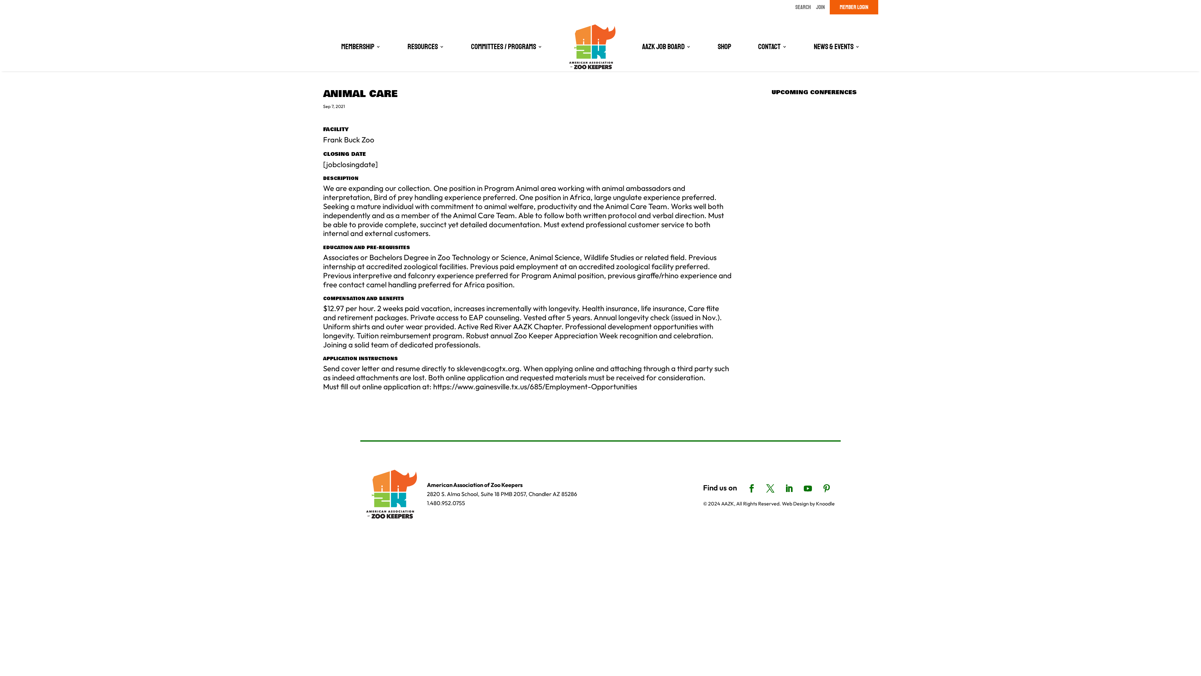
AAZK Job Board (663, 46)
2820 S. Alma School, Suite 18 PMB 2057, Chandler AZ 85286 (502, 494)
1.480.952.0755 (446, 503)
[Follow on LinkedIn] (789, 488)
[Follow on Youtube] (808, 488)
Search (803, 7)
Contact (769, 46)
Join (820, 7)
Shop (724, 46)
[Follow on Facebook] (751, 488)
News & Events (834, 46)
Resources (423, 46)
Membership (357, 46)
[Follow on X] (770, 488)
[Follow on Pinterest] (826, 488)
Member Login (854, 7)
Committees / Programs (503, 46)
